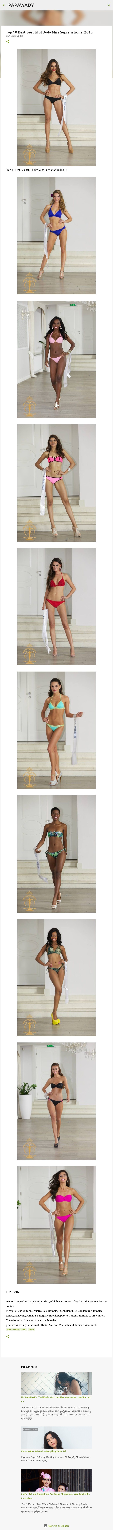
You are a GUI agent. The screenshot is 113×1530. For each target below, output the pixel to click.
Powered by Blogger (58, 1526)
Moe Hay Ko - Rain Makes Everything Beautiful (43, 1451)
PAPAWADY (21, 5)
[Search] (38, 5)
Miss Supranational (16, 1329)
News (31, 1329)
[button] (7, 42)
